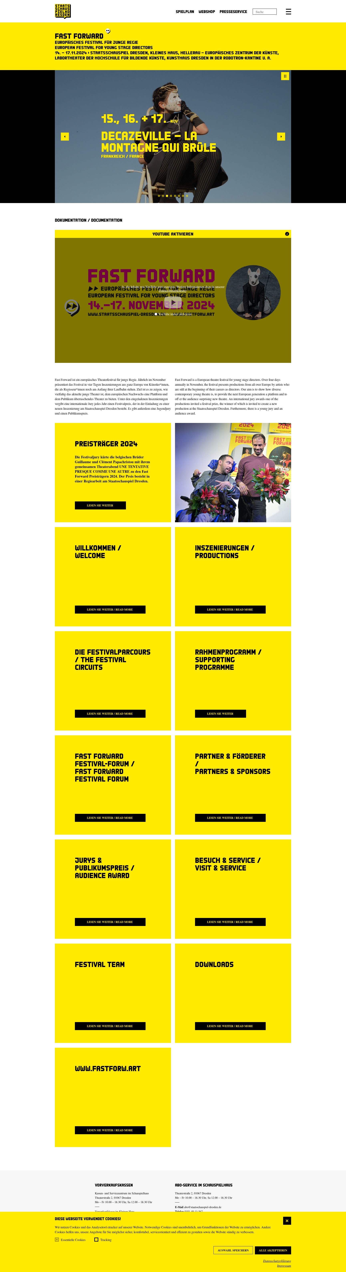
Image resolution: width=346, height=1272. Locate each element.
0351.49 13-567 (194, 1211)
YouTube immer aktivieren (175, 314)
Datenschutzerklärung (277, 1261)
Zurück (65, 137)
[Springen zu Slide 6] (179, 196)
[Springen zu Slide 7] (183, 196)
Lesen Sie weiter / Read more (110, 609)
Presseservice (233, 11)
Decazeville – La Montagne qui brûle (158, 141)
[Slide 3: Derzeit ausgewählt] (167, 196)
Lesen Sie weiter (100, 505)
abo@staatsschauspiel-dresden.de (202, 1207)
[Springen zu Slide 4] (171, 196)
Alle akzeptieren (273, 1250)
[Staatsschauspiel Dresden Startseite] (63, 11)
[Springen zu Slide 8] (187, 196)
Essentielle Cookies (73, 1240)
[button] (288, 11)
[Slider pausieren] (285, 76)
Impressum (284, 1265)
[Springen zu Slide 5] (175, 196)
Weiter (281, 137)
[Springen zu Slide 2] (163, 196)
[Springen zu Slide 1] (159, 196)
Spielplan (185, 11)
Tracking (106, 1240)
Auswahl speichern (233, 1250)
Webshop (207, 11)
